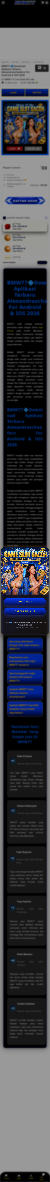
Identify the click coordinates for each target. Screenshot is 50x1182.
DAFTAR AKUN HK (25, 611)
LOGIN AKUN (25, 602)
